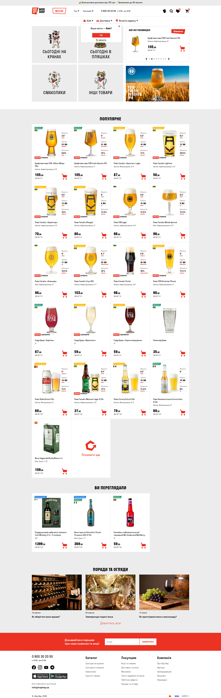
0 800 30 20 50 (108, 11)
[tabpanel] (157, 44)
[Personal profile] (165, 11)
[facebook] (34, 667)
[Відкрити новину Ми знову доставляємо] (157, 101)
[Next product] (168, 58)
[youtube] (46, 667)
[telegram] (52, 667)
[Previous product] (146, 58)
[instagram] (40, 667)
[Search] (171, 11)
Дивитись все (110, 623)
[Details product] (135, 44)
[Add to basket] (182, 48)
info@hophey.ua (40, 687)
